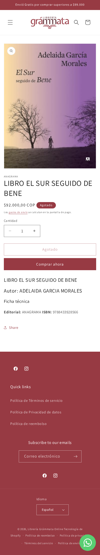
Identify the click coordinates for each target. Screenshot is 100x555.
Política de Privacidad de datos (36, 412)
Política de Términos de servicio (36, 400)
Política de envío (69, 543)
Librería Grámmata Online (45, 529)
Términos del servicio (38, 543)
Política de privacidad (74, 535)
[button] (10, 22)
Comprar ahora (50, 264)
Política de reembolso (28, 423)
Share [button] (13, 327)
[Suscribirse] (75, 456)
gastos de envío (18, 212)
